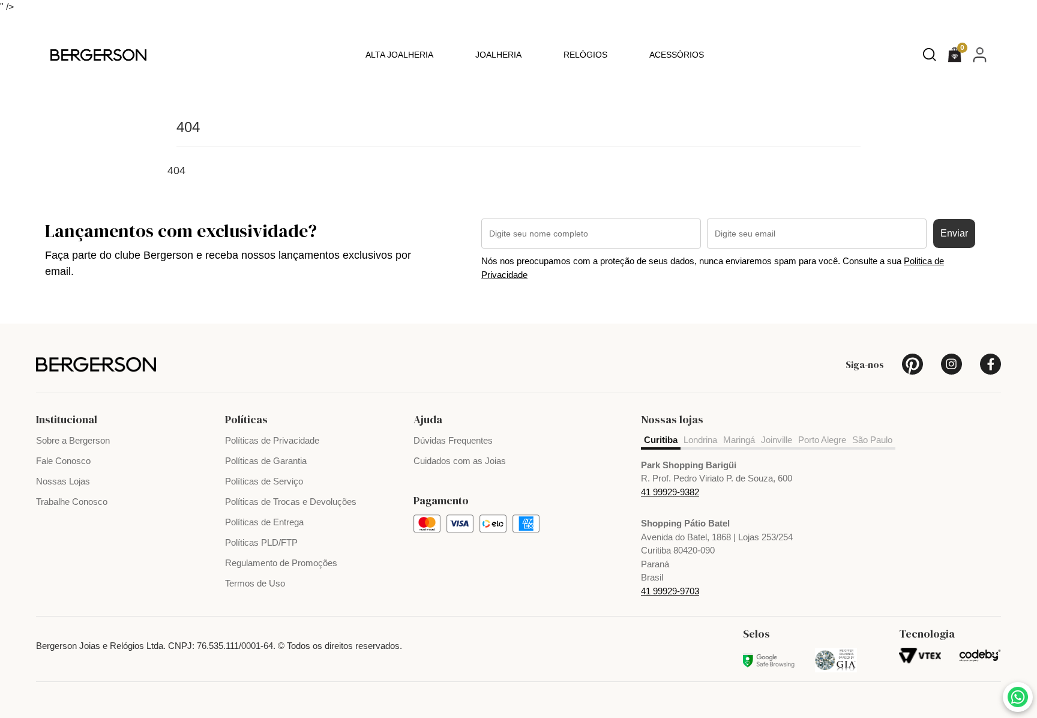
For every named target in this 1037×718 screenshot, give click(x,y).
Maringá (739, 440)
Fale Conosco (63, 461)
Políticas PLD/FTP (261, 542)
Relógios (585, 54)
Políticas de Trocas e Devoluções (290, 501)
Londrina (700, 440)
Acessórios (676, 54)
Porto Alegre (822, 440)
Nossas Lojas (63, 481)
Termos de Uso (255, 583)
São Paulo (872, 440)
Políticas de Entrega (264, 522)
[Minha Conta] (980, 54)
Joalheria (498, 54)
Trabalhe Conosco (71, 501)
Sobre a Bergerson (73, 440)
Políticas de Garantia (266, 461)
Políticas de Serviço (264, 481)
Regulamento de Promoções (281, 563)
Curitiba (661, 440)
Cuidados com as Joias (459, 461)
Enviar (954, 233)
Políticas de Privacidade (272, 440)
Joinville (776, 440)
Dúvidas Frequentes (453, 440)
